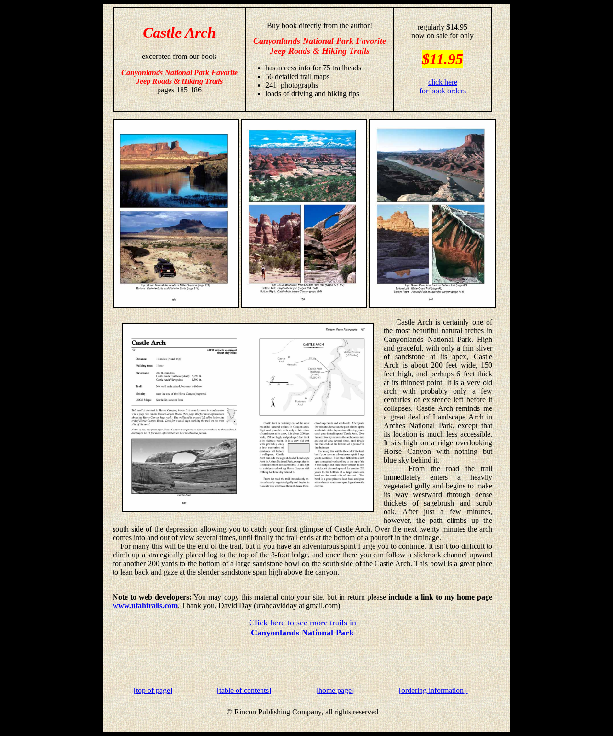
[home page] (335, 690)
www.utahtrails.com (145, 605)
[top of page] (153, 690)
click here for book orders (443, 86)
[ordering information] (433, 690)
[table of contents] (244, 690)
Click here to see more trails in (302, 627)
